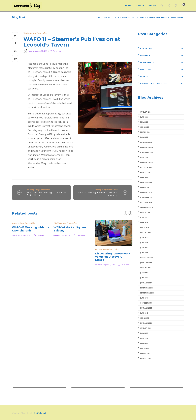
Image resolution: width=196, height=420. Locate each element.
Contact (139, 6)
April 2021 (144, 228)
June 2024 (144, 157)
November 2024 (146, 152)
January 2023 (146, 182)
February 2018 (146, 258)
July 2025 (144, 137)
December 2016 (146, 288)
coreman (32, 51)
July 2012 (144, 333)
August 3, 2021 (41, 51)
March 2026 (145, 132)
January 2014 (146, 308)
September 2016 (147, 293)
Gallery (152, 6)
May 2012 (144, 343)
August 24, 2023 (109, 265)
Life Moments (161, 63)
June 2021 (144, 218)
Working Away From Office (125, 17)
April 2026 (144, 127)
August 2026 (145, 112)
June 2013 (144, 313)
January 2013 (146, 323)
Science (161, 77)
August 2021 (145, 213)
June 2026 (144, 117)
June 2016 (144, 298)
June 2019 (144, 253)
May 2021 (144, 223)
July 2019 (144, 248)
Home (128, 6)
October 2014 (146, 303)
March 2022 (145, 187)
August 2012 (145, 328)
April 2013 (144, 318)
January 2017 (146, 283)
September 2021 (147, 207)
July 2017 (144, 273)
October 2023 (146, 167)
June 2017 (144, 278)
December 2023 (146, 162)
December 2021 (146, 192)
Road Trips (161, 70)
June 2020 (144, 243)
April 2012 (144, 348)
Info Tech (107, 17)
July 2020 (144, 238)
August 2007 (145, 358)
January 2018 (146, 263)
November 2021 (146, 197)
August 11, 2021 (24, 235)
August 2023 (145, 172)
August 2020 (145, 233)
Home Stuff (161, 49)
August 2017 (145, 268)
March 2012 (145, 353)
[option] (30, 228)
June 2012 (144, 338)
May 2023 (144, 177)
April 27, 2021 (65, 235)
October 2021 (146, 202)
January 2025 (146, 142)
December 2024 (146, 147)
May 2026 (144, 122)
